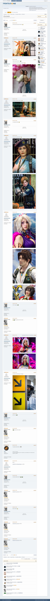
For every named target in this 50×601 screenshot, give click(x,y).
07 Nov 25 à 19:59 (14, 120)
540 (15, 20)
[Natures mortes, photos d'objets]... (43, 31)
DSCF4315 (14, 540)
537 (11, 20)
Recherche (39, 16)
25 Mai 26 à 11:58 (14, 490)
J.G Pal (18, 491)
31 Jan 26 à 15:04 (14, 460)
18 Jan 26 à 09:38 (14, 428)
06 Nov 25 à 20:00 (14, 59)
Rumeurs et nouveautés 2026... (42, 39)
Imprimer (35, 20)
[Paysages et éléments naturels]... (42, 52)
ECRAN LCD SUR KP (42, 27)
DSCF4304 (14, 523)
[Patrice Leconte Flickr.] (4, 455)
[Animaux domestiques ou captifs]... (41, 65)
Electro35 (42, 49)
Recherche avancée (42, 22)
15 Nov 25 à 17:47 (14, 212)
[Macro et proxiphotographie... (43, 44)
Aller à (22, 558)
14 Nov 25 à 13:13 (14, 135)
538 (12, 20)
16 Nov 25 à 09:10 (14, 318)
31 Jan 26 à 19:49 (14, 475)
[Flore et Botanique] (42, 57)
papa (42, 32)
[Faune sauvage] (42, 34)
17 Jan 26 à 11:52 (14, 372)
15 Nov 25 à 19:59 (14, 303)
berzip (6, 22)
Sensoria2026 (42, 28)
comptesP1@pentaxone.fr (32, 10)
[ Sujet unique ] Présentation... (42, 61)
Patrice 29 (7, 445)
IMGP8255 (14, 464)
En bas (4, 20)
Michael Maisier (19, 464)
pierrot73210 (40, 45)
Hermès (41, 58)
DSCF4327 (14, 491)
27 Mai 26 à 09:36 (14, 538)
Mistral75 (42, 40)
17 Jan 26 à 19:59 (14, 413)
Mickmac (6, 37)
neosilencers (40, 67)
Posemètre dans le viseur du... (42, 48)
